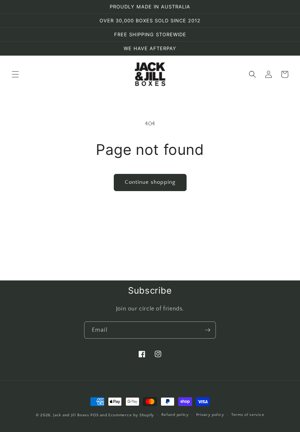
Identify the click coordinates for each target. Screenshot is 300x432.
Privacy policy (210, 415)
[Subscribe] (207, 330)
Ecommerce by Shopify (131, 415)
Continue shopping (150, 182)
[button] (15, 74)
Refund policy (175, 415)
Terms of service (247, 415)
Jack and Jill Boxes (71, 415)
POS (94, 415)
